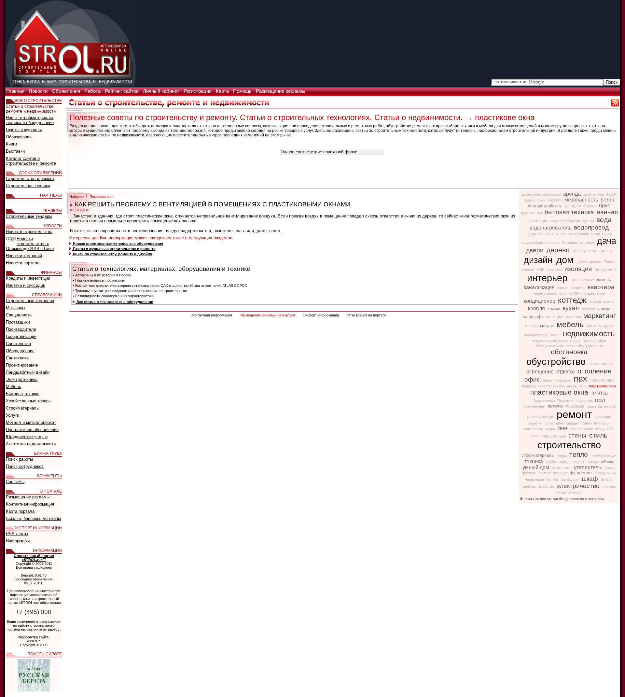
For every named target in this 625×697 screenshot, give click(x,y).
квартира (601, 287)
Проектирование (22, 365)
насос (556, 335)
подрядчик (585, 401)
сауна (550, 429)
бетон (607, 199)
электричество (579, 485)
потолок (556, 406)
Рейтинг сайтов (122, 91)
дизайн (539, 260)
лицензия (574, 317)
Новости (39, 91)
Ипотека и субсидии (25, 285)
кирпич (575, 293)
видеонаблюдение (566, 221)
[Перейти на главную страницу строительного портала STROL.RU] (70, 86)
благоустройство (545, 205)
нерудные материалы (550, 341)
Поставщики (18, 322)
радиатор (595, 406)
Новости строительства (29, 231)
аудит (611, 194)
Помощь (243, 91)
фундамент (581, 472)
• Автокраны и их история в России (102, 275)
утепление (562, 468)
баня (541, 200)
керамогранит (545, 293)
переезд (529, 386)
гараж (607, 234)
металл (594, 326)
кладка (590, 293)
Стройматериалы (22, 408)
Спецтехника (18, 343)
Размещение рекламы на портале (268, 315)
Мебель (13, 386)
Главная (16, 91)
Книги (11, 144)
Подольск (565, 401)
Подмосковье (544, 401)
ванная (607, 212)
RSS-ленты (17, 533)
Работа (93, 91)
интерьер (548, 277)
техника (534, 461)
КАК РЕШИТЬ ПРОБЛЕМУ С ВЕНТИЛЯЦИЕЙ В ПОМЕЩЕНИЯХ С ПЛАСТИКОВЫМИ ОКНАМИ (212, 204)
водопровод (591, 227)
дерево (559, 250)
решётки (535, 423)
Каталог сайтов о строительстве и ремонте (31, 161)
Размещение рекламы (280, 91)
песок (572, 386)
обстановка (569, 352)
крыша (555, 308)
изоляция (578, 268)
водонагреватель (551, 227)
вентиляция (537, 220)
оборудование (589, 345)
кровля (537, 308)
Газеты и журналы (24, 129)
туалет (579, 462)
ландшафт (533, 316)
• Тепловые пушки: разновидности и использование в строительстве (130, 291)
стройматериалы (538, 455)
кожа (601, 293)
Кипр (563, 293)
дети (578, 251)
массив (532, 326)
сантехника (534, 429)
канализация (540, 287)
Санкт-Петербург (595, 423)
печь (583, 386)
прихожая (575, 406)
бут (540, 213)
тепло (579, 454)
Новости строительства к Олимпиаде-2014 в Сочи (30, 243)
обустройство (557, 361)
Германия (570, 242)
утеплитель (588, 467)
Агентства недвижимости (31, 443)
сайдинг (573, 423)
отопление (594, 371)
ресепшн (603, 417)
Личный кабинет (162, 91)
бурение (528, 213)
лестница (555, 316)
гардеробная (533, 242)
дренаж (595, 262)
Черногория (535, 479)
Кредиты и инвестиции (28, 278)
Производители (21, 329)
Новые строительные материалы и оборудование (117, 243)
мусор (608, 326)
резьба (610, 406)
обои (570, 346)
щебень (530, 487)
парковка (564, 380)
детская (592, 251)
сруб (562, 436)
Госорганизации (21, 336)
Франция (560, 473)
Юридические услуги (27, 436)
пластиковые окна (560, 392)
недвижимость (589, 333)
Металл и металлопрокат (31, 422)
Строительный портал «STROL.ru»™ (34, 558)
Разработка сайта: (34, 637)
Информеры (18, 540)
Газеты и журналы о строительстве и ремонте (113, 249)
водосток (535, 233)
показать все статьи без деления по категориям (563, 499)
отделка (566, 371)
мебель (571, 324)
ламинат (589, 309)
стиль (598, 435)
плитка (599, 393)
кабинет (589, 280)
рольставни (555, 423)
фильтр (545, 473)
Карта (223, 91)
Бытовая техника (22, 393)
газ (563, 234)
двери (535, 250)
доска (582, 262)
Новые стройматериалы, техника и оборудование (30, 120)
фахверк (529, 473)
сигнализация (582, 429)
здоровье (555, 270)
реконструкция (541, 416)
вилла (589, 220)
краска (596, 301)
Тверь (562, 455)
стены (578, 435)
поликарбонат (535, 406)
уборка (607, 461)
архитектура (594, 194)
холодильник (605, 473)
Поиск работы (19, 459)
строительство (569, 444)
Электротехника (21, 379)
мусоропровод (536, 335)
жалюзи (528, 270)
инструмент (606, 269)
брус (604, 205)
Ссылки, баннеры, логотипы (33, 518)
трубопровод (558, 462)
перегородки (602, 380)
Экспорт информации (321, 315)
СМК (535, 436)
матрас (547, 325)
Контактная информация (212, 315)
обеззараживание (550, 346)
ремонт (576, 414)
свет (563, 428)
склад (600, 429)
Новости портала (22, 262)
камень (604, 279)
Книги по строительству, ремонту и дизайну (112, 254)
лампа (604, 308)
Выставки (15, 151)
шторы (607, 479)
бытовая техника (570, 212)
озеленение (601, 363)
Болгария (572, 206)
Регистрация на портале (366, 315)
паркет (549, 380)
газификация (579, 234)
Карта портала (20, 511)
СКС (610, 429)
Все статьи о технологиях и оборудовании (114, 302)
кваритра (579, 288)
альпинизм (552, 194)
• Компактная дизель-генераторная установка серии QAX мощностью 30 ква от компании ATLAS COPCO (160, 285)
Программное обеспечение (32, 429)
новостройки (594, 341)
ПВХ (581, 379)
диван (606, 251)
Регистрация (198, 91)
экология (546, 486)
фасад (610, 468)
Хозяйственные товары (28, 400)
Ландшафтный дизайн (27, 372)
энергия (574, 492)
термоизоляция (604, 455)
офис (533, 379)
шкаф (591, 478)
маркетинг (599, 316)
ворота (552, 233)
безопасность (582, 199)
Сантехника (17, 357)
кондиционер (540, 301)
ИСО (575, 280)
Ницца (575, 341)
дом (566, 259)
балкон (530, 200)
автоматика (531, 194)
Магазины (15, 307)
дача (606, 241)
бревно (590, 206)
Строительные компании (30, 300)
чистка (552, 479)
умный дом (536, 467)
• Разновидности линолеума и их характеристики (113, 296)
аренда (572, 194)
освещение (540, 371)
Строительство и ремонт (30, 178)
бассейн (556, 200)
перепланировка (552, 386)
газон (596, 234)
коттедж (573, 300)
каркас (563, 288)
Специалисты (19, 315)
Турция (593, 462)
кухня (571, 308)
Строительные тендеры (29, 216)
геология (553, 242)
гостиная (588, 242)
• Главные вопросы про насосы (99, 280)
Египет (609, 262)
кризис (608, 301)
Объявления (66, 91)
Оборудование (20, 350)
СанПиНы (15, 481)
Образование (19, 136)
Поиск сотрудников (25, 466)
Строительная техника (28, 185)
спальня (549, 436)
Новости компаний (24, 255)
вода (604, 220)
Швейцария (570, 479)
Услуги (12, 415)
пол (600, 400)
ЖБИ (541, 270)
